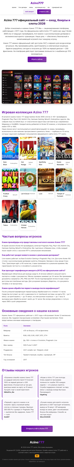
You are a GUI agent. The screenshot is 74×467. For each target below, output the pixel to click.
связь (31, 7)
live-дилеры (23, 7)
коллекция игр (40, 7)
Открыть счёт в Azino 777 (37, 429)
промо (14, 7)
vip (49, 7)
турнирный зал (57, 7)
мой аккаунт (29, 11)
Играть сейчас (37, 59)
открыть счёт (44, 11)
